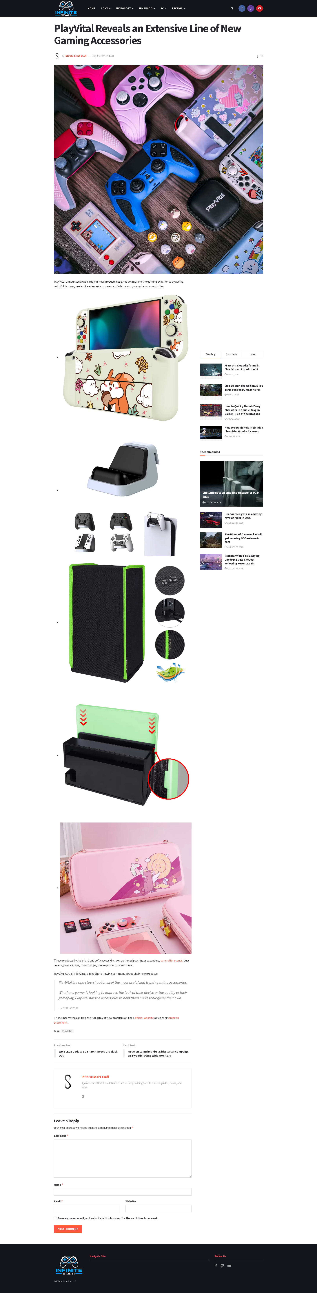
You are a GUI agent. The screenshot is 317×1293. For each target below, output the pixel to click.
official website (144, 1018)
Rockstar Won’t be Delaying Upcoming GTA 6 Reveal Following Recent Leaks (242, 559)
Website (130, 1201)
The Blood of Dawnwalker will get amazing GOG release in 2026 (243, 538)
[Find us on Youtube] (259, 8)
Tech (111, 56)
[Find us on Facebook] (241, 8)
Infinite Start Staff (75, 56)
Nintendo (145, 8)
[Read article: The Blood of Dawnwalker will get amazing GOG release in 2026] (211, 540)
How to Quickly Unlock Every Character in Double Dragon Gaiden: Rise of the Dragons (242, 410)
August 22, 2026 (213, 502)
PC (162, 8)
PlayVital (67, 1030)
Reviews (177, 8)
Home (91, 8)
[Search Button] (232, 8)
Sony (104, 8)
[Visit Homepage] (66, 8)
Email (58, 1201)
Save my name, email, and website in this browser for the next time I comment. (108, 1218)
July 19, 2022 (98, 56)
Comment (61, 1136)
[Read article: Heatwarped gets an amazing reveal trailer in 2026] (211, 520)
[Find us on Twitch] (250, 8)
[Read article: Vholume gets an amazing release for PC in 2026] (231, 484)
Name (58, 1184)
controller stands (172, 960)
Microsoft (123, 8)
